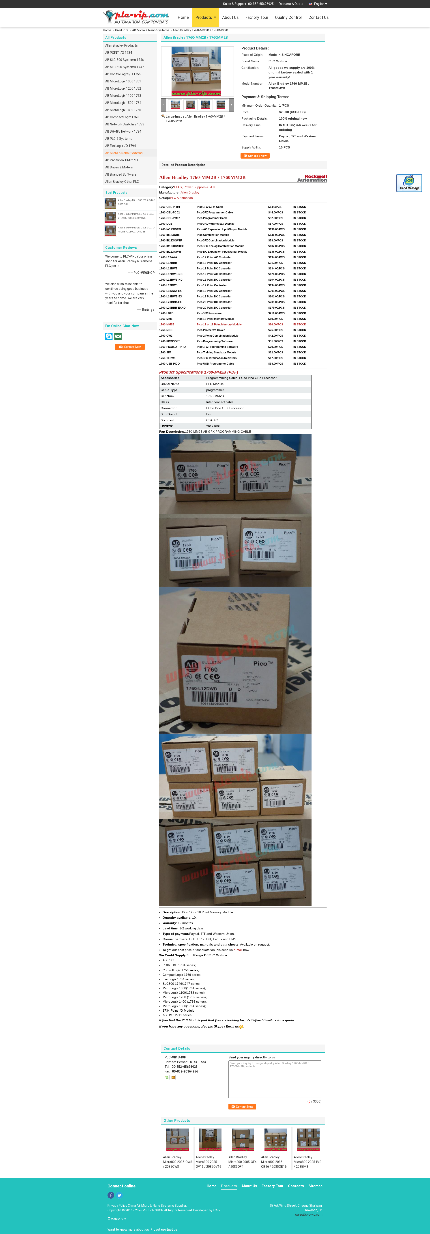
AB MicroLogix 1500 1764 (123, 103)
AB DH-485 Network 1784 (123, 131)
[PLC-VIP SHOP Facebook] (111, 1195)
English (319, 4)
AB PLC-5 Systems (118, 138)
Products (204, 17)
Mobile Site (119, 1219)
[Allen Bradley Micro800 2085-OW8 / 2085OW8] (177, 1140)
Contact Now (257, 155)
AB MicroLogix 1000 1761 (123, 81)
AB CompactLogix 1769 (122, 117)
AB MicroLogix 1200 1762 (123, 88)
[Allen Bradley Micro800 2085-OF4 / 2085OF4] (243, 1140)
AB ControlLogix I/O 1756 (123, 74)
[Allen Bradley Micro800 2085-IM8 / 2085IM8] (308, 1140)
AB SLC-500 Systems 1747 (124, 67)
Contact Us (318, 17)
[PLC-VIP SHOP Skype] (167, 1077)
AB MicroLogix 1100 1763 (123, 95)
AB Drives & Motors (119, 167)
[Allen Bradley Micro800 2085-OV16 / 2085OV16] (210, 1140)
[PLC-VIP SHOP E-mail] (173, 1077)
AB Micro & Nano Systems (151, 30)
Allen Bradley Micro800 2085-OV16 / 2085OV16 (208, 1161)
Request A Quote (291, 4)
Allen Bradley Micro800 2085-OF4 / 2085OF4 (242, 1161)
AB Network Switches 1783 (124, 124)
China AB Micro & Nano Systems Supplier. (157, 1205)
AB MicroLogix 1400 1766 (123, 110)
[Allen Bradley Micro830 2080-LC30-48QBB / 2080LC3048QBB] (110, 230)
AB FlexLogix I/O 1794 (120, 146)
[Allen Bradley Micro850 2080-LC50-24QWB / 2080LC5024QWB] (110, 217)
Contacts (296, 1186)
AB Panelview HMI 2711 (121, 160)
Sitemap (315, 1186)
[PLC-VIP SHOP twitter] (119, 1195)
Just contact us (165, 1229)
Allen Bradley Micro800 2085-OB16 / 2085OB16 (274, 1161)
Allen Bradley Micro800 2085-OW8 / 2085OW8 (177, 1161)
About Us (230, 17)
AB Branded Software (120, 174)
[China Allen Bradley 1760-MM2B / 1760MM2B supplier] (197, 71)
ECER (217, 1210)
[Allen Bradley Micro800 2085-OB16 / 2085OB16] (275, 1140)
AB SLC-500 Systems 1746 (124, 60)
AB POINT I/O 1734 (118, 52)
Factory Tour (256, 17)
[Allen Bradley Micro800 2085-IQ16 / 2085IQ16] (110, 203)
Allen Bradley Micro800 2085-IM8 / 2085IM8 (307, 1161)
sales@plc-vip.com (308, 1214)
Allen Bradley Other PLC (122, 181)
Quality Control (288, 17)
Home (183, 17)
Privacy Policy (117, 1205)
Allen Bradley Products (121, 45)
